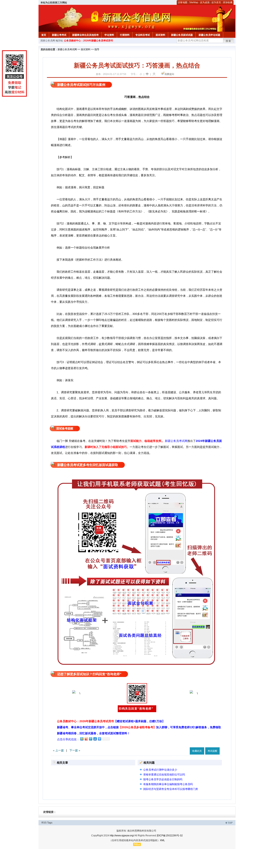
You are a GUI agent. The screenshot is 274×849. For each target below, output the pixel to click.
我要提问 (169, 74)
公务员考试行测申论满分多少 (160, 769)
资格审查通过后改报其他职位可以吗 (164, 774)
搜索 (228, 41)
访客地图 (182, 2)
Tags (49, 822)
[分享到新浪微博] (86, 738)
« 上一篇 (58, 750)
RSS (44, 822)
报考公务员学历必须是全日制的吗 (162, 779)
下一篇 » (74, 750)
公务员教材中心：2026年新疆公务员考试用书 (88, 40)
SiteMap (193, 2)
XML (162, 840)
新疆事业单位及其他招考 (85, 35)
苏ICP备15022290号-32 (170, 835)
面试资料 (160, 35)
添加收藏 (227, 2)
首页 (43, 35)
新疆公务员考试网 (67, 49)
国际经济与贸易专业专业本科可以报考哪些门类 (170, 789)
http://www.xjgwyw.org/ (122, 835)
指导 (96, 49)
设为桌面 (205, 2)
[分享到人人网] (95, 738)
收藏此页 (197, 751)
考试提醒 (212, 751)
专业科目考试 (142, 35)
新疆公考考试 (59, 35)
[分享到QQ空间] (81, 738)
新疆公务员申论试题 (209, 35)
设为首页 (216, 2)
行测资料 (125, 35)
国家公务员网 (48, 40)
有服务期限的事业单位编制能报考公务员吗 (168, 784)
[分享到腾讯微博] (90, 738)
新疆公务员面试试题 (182, 35)
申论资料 (109, 35)
